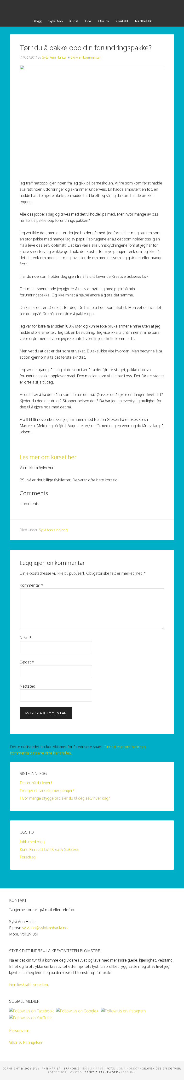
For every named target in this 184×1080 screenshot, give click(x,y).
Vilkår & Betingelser (26, 1042)
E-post (27, 662)
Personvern (19, 1030)
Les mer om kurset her (48, 457)
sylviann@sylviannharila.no (45, 927)
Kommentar (31, 585)
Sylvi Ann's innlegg (53, 530)
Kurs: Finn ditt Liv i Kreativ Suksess (49, 849)
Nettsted (27, 686)
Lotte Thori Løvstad (65, 1072)
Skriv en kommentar (85, 57)
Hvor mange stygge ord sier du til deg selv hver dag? (65, 798)
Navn (26, 637)
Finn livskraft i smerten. (29, 984)
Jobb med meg (32, 841)
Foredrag (27, 857)
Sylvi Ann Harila (92, 7)
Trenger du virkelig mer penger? (47, 790)
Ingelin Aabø (93, 1068)
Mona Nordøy (127, 1068)
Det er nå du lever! (36, 782)
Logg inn (128, 1072)
